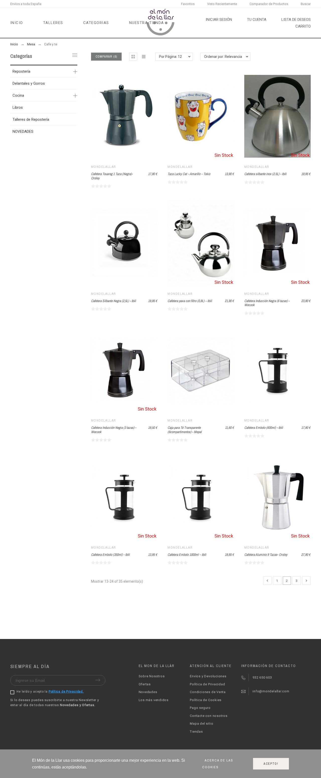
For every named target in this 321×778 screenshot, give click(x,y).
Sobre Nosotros (152, 676)
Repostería (21, 71)
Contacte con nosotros (208, 716)
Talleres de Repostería (31, 119)
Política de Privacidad (207, 684)
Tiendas (196, 731)
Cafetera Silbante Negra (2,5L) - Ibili (113, 301)
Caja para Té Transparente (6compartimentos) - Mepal (185, 429)
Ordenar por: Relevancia (223, 57)
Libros (18, 107)
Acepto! (271, 764)
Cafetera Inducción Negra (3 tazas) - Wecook (113, 429)
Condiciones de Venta (208, 692)
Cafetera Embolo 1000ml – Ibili (187, 554)
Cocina (18, 95)
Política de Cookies (205, 700)
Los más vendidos (154, 700)
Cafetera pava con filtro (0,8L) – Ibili (190, 301)
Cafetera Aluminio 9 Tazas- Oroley (265, 554)
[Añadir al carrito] (118, 116)
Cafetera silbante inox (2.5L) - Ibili (265, 174)
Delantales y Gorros (29, 83)
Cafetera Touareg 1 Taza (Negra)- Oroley (112, 176)
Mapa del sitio (201, 723)
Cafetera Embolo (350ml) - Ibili (110, 554)
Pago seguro (200, 708)
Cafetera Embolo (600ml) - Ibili (263, 427)
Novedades (148, 692)
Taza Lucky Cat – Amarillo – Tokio (189, 174)
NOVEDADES (23, 131)
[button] (133, 57)
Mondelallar (103, 167)
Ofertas (145, 684)
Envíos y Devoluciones (208, 676)
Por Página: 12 (170, 57)
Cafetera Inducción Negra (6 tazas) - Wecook (266, 303)
